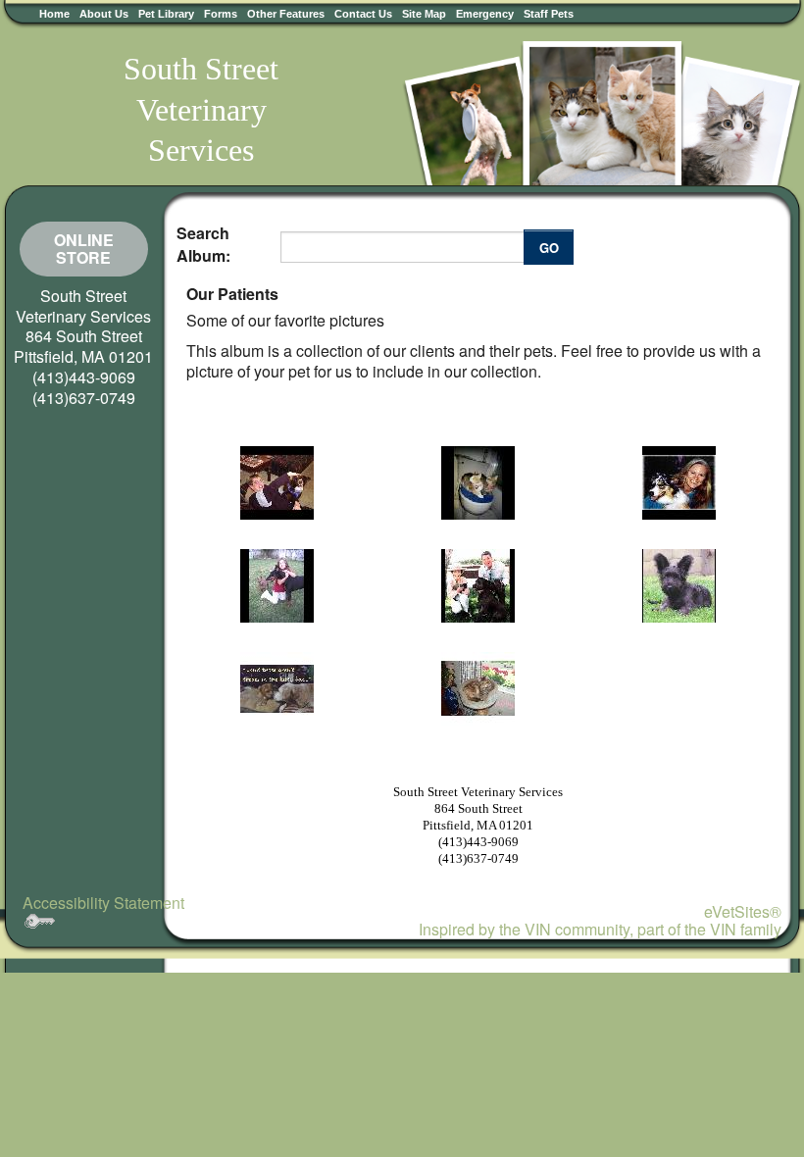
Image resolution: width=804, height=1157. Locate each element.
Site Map (424, 14)
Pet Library (166, 14)
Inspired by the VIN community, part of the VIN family (600, 929)
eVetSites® (742, 911)
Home (54, 14)
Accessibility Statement (103, 902)
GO (549, 247)
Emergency (485, 14)
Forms (220, 14)
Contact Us (363, 14)
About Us (103, 14)
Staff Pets (549, 14)
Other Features (286, 14)
